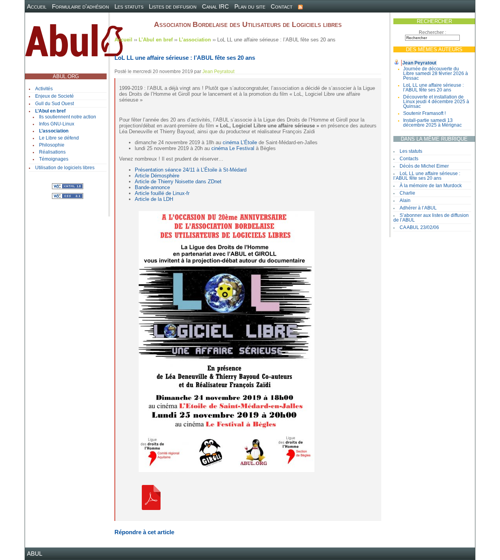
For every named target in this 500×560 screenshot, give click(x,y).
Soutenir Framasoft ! (424, 113)
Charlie (407, 193)
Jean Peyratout (419, 63)
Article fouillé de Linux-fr (162, 193)
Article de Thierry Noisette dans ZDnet (178, 181)
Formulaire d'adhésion (80, 6)
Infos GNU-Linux (56, 124)
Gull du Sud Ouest (54, 103)
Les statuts (128, 6)
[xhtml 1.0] (67, 186)
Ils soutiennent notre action (67, 117)
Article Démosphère (157, 176)
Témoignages (53, 159)
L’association (53, 131)
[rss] (300, 6)
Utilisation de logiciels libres (65, 167)
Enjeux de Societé (54, 96)
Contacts (409, 158)
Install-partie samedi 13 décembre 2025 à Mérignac (432, 122)
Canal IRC (215, 6)
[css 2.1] (67, 196)
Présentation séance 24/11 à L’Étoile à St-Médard (190, 170)
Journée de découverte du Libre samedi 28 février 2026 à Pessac (435, 73)
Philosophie (51, 145)
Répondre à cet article (144, 532)
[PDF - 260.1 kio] (151, 497)
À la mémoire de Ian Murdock (431, 185)
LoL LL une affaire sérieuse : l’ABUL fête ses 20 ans (433, 87)
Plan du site (249, 6)
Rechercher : (432, 32)
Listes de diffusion (172, 6)
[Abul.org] (74, 44)
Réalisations (52, 152)
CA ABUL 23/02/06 (419, 227)
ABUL (34, 553)
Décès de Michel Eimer (424, 166)
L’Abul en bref (50, 111)
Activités (44, 88)
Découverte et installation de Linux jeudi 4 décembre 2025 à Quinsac (436, 102)
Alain (405, 200)
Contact (282, 6)
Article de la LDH (154, 199)
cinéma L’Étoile (240, 142)
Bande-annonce (152, 187)
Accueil (36, 6)
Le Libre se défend (59, 138)
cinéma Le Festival (232, 148)
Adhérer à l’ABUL (418, 208)
